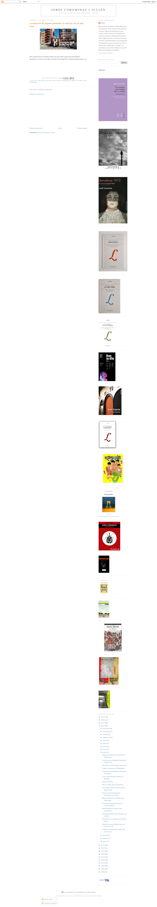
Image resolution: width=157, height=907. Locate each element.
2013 (103, 857)
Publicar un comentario (37, 94)
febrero (105, 838)
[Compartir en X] (69, 78)
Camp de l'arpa (76, 80)
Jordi (103, 23)
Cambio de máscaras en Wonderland (113, 768)
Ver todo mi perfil (106, 53)
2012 (103, 860)
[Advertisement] (47, 110)
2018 (103, 726)
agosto (105, 740)
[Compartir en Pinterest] (73, 78)
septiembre (106, 737)
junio (105, 746)
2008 (103, 872)
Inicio (60, 128)
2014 (103, 854)
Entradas (48, 899)
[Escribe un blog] (66, 78)
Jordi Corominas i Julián (78, 10)
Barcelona (66, 80)
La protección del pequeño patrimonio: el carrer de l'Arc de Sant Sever (56, 24)
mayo (105, 749)
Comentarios (49, 903)
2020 (103, 720)
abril (104, 752)
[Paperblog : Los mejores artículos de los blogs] (104, 882)
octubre (105, 734)
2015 (103, 851)
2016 (103, 848)
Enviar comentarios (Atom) (46, 132)
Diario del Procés (107, 782)
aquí (85, 59)
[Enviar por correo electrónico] (64, 78)
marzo (105, 835)
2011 (103, 863)
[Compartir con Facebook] (71, 78)
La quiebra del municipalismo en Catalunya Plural (112, 804)
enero (105, 841)
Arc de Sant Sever (54, 80)
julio (104, 743)
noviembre (106, 731)
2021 (103, 717)
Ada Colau (42, 80)
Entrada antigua (82, 128)
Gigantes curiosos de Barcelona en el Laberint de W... (113, 825)
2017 (103, 845)
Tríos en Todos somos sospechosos (113, 785)
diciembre (106, 728)
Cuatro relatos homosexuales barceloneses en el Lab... (111, 794)
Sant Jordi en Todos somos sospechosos (114, 765)
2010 (103, 866)
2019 (103, 723)
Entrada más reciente (36, 128)
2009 (103, 869)
